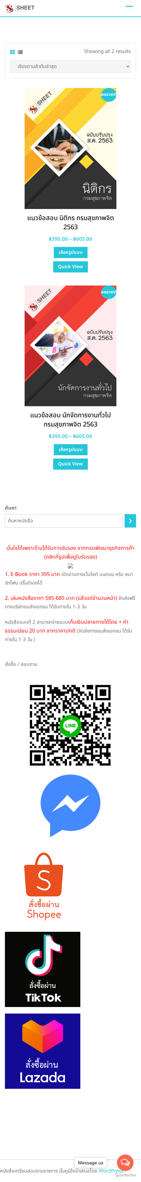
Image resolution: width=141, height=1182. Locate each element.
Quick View (70, 266)
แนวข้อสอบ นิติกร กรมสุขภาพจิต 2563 (70, 222)
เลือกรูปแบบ (71, 252)
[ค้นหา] (130, 521)
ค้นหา (11, 508)
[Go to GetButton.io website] (125, 1175)
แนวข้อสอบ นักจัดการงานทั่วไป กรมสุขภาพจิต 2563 (70, 419)
